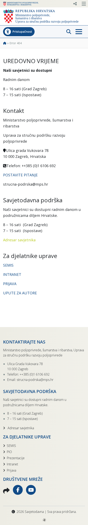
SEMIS (8, 265)
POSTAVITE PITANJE (20, 174)
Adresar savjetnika (19, 239)
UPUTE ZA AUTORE (20, 292)
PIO (9, 452)
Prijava (11, 470)
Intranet (12, 464)
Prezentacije (16, 458)
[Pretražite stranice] (68, 31)
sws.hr (44, 520)
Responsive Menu (75, 3)
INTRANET (12, 274)
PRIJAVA (10, 283)
